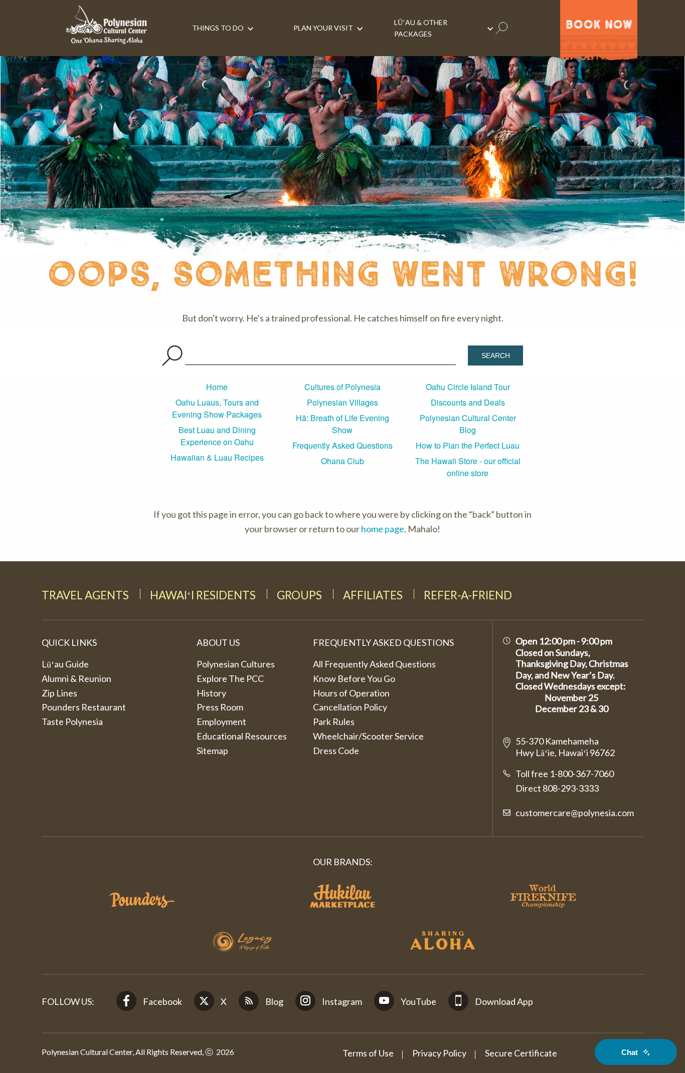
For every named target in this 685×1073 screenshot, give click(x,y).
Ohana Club (342, 461)
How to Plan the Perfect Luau (468, 445)
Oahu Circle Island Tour (468, 387)
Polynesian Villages (342, 402)
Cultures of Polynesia (342, 387)
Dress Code (336, 750)
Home (217, 387)
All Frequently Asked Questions (374, 663)
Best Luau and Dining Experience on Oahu (217, 436)
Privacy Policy (439, 1052)
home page (382, 528)
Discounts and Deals (468, 402)
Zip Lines (59, 692)
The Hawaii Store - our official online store (468, 467)
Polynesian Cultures (236, 663)
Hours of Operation (351, 692)
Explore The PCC (230, 678)
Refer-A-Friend (468, 595)
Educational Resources (242, 736)
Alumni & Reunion (76, 678)
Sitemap (212, 750)
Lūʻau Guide (65, 663)
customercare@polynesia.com (575, 812)
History (211, 692)
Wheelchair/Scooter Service (368, 736)
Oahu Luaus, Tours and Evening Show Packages (217, 408)
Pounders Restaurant (84, 706)
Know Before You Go (354, 678)
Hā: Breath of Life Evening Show (342, 424)
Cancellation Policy (350, 706)
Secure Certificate (521, 1052)
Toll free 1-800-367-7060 (565, 773)
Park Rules (334, 721)
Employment (221, 721)
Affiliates (373, 595)
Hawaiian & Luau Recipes (217, 457)
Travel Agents (85, 595)
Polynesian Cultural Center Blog (468, 424)
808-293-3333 (570, 788)
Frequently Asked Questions (342, 445)
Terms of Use (368, 1052)
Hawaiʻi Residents (203, 595)
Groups (299, 595)
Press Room (220, 706)
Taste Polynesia (72, 721)
